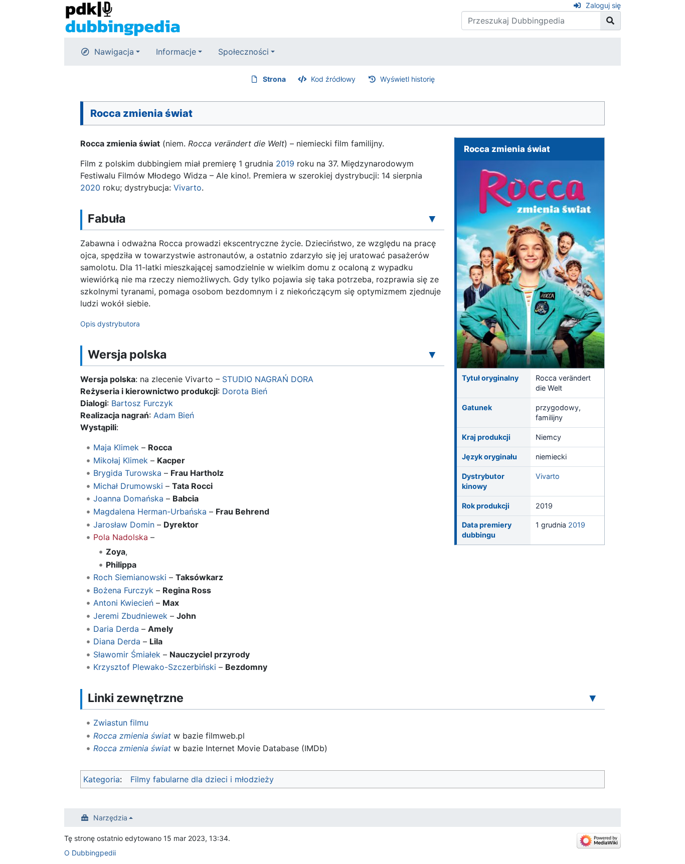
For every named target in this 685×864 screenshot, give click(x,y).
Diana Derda (116, 641)
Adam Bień (173, 415)
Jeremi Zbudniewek (130, 616)
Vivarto (548, 476)
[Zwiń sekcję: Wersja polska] (432, 354)
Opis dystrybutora (110, 323)
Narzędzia (110, 817)
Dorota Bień (244, 391)
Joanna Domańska (128, 498)
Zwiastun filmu (120, 723)
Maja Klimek (116, 447)
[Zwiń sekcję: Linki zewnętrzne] (593, 697)
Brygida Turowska (127, 473)
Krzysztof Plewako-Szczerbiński (154, 667)
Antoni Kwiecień (123, 603)
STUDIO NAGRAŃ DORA (267, 379)
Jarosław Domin (123, 525)
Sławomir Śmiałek (126, 654)
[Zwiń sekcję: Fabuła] (432, 218)
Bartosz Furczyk (142, 403)
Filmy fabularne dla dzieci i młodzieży (202, 779)
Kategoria (101, 779)
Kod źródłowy (333, 79)
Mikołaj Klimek (120, 460)
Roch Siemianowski (129, 577)
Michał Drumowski (128, 486)
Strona (274, 79)
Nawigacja (114, 52)
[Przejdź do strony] (610, 20)
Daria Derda (116, 629)
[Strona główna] (122, 18)
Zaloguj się (603, 5)
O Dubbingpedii (90, 852)
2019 (576, 525)
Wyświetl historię (407, 79)
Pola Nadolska (120, 537)
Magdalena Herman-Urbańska (150, 511)
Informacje (176, 52)
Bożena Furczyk (123, 590)
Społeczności (243, 52)
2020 (90, 188)
